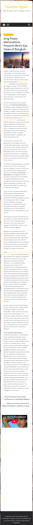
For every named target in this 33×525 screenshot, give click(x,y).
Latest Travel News (8, 34)
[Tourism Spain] (4, 25)
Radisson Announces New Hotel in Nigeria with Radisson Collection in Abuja (15, 405)
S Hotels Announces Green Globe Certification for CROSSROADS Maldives (17, 398)
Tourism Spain (16, 6)
